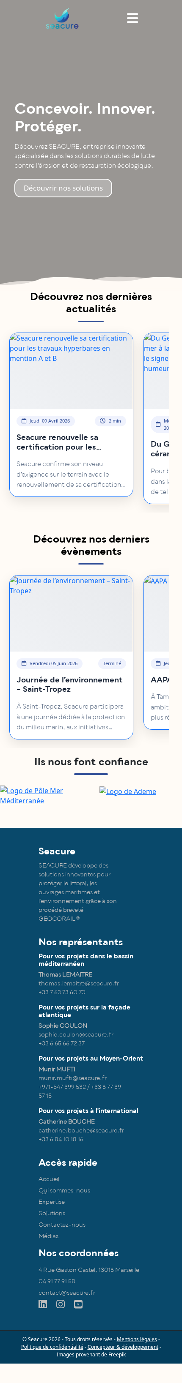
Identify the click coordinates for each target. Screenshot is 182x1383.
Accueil (49, 1179)
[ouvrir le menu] (132, 18)
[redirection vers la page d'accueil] (64, 18)
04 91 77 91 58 (57, 1281)
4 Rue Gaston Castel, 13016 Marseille (89, 1270)
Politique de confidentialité (52, 1346)
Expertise (52, 1202)
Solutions (52, 1213)
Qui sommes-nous (64, 1190)
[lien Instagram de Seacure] (61, 1304)
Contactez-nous (62, 1225)
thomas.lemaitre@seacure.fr (79, 983)
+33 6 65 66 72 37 (62, 1043)
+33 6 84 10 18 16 (61, 1139)
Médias (48, 1236)
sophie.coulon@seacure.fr (76, 1034)
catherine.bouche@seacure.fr (81, 1130)
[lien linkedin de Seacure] (43, 1304)
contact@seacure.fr (67, 1293)
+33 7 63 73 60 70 (62, 992)
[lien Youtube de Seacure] (79, 1304)
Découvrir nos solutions (63, 188)
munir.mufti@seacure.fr (73, 1078)
